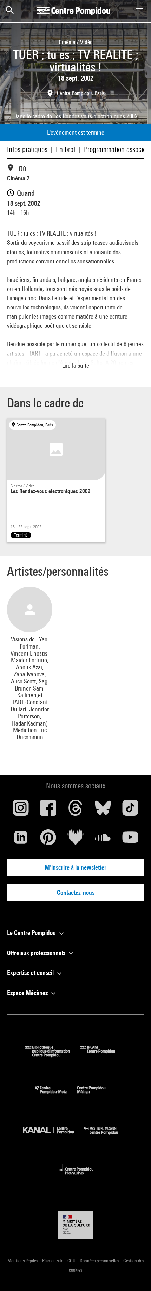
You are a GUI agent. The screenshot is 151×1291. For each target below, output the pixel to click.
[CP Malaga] (96, 1095)
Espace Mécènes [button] (28, 992)
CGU (72, 1260)
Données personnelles (100, 1260)
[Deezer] (75, 840)
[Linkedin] (20, 840)
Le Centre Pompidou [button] (32, 932)
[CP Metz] (56, 1095)
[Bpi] (52, 1054)
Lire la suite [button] (75, 365)
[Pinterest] (48, 840)
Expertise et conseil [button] (31, 972)
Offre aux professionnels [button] (37, 953)
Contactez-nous (75, 892)
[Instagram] (20, 810)
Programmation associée (116, 149)
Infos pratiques (27, 149)
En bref (66, 149)
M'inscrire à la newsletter (75, 867)
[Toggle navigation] (139, 11)
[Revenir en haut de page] (134, 1274)
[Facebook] (48, 810)
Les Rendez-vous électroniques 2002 (95, 116)
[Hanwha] (76, 1176)
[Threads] (75, 810)
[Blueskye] (103, 810)
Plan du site (53, 1260)
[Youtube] (130, 840)
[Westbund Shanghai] (106, 1136)
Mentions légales (23, 1260)
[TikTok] (130, 810)
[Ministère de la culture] (75, 1224)
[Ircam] (103, 1054)
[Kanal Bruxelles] (53, 1136)
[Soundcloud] (103, 840)
